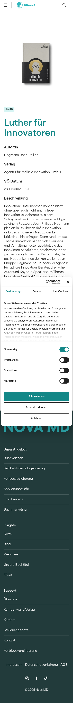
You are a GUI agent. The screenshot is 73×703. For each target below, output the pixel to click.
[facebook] (36, 678)
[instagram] (27, 678)
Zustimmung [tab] (13, 291)
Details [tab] (36, 291)
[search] (64, 5)
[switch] (64, 360)
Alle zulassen (36, 396)
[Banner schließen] (68, 282)
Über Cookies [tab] (60, 291)
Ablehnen (36, 418)
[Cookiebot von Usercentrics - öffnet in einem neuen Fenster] (45, 282)
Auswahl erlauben (36, 407)
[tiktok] (45, 678)
